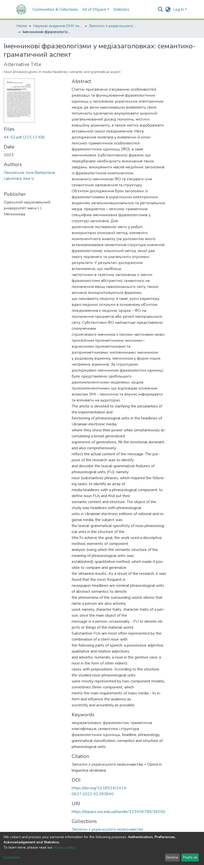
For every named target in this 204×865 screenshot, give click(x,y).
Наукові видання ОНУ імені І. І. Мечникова (58, 26)
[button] (168, 9)
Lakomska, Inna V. (19, 178)
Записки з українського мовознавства (114, 26)
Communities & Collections (55, 9)
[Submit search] (160, 9)
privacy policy (64, 847)
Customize (11, 857)
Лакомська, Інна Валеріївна (29, 172)
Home (21, 26)
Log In (178, 9)
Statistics (121, 9)
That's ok (190, 857)
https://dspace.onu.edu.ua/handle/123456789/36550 (118, 811)
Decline (172, 857)
